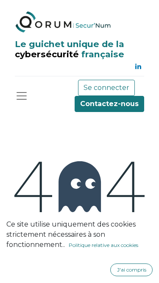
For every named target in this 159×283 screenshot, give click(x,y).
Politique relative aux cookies (103, 245)
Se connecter (106, 88)
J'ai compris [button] (131, 269)
